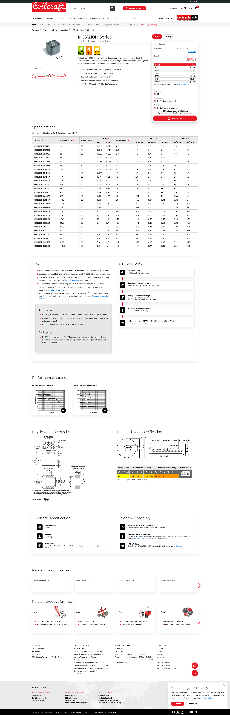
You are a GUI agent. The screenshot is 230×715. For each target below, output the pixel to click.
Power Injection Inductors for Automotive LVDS (134, 660)
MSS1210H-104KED (42, 169)
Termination (158, 98)
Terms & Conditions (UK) (166, 665)
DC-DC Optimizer (80, 649)
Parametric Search (136, 8)
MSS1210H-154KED (42, 177)
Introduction (45, 25)
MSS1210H (89, 30)
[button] (199, 585)
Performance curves (93, 25)
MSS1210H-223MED (42, 154)
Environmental (75, 25)
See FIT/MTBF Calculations (137, 323)
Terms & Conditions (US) (166, 663)
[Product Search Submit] (112, 8)
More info (178, 546)
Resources (38, 68)
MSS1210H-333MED (42, 158)
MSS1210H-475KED (42, 231)
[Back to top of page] (195, 673)
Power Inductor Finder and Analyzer (88, 651)
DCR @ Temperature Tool (84, 660)
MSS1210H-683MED (42, 165)
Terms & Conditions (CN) (166, 668)
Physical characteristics (115, 25)
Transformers (37, 654)
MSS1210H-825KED (42, 242)
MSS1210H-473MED (42, 162)
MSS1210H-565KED (42, 234)
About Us (160, 657)
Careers (159, 651)
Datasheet (41, 76)
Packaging (157, 105)
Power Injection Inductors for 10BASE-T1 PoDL (133, 657)
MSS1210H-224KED (42, 185)
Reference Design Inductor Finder (87, 671)
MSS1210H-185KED (42, 211)
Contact (159, 649)
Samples (159, 654)
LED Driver (119, 651)
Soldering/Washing (149, 25)
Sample (169, 37)
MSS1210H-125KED (42, 204)
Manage (193, 704)
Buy (157, 37)
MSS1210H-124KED (42, 173)
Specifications (60, 25)
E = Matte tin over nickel (166, 101)
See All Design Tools (82, 674)
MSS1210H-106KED (42, 246)
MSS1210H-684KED (42, 196)
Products (35, 30)
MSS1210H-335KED (42, 223)
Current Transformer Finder (85, 657)
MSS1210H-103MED (42, 146)
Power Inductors (38, 649)
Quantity (157, 56)
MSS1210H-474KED (42, 192)
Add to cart (177, 118)
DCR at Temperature (72, 280)
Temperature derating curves (56, 290)
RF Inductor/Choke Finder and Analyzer (89, 663)
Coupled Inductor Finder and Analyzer (89, 654)
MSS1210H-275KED (42, 219)
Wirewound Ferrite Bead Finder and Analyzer (92, 668)
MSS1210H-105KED (42, 200)
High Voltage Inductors (59, 30)
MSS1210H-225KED (42, 215)
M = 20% (160, 94)
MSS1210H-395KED (42, 227)
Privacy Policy (162, 660)
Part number (158, 49)
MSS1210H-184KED (42, 181)
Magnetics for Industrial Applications (130, 654)
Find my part (192, 52)
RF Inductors (37, 651)
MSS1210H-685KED (42, 238)
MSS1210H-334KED (42, 188)
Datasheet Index (176, 8)
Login (190, 8)
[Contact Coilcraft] (195, 665)
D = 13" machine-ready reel (167, 108)
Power (45, 30)
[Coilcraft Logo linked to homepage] (49, 7)
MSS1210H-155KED (42, 208)
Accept (177, 704)
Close (224, 685)
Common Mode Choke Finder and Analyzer (91, 665)
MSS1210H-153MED (42, 150)
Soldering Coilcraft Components (145, 538)
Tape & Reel (133, 25)
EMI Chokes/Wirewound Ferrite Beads (47, 657)
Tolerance (157, 91)
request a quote (183, 84)
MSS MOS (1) (77, 30)
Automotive (119, 649)
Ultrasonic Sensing (122, 663)
